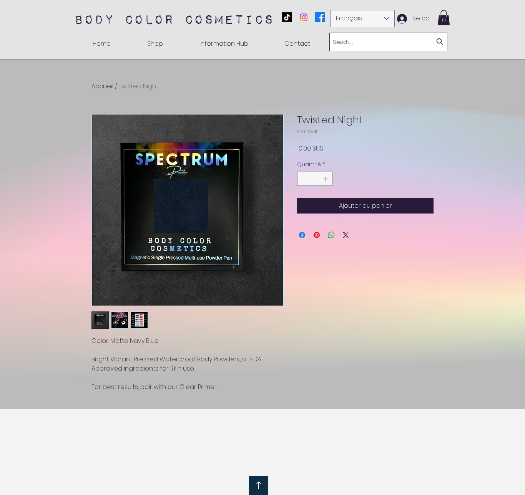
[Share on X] (346, 235)
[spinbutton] (315, 178)
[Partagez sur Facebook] (302, 235)
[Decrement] (303, 178)
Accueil (102, 86)
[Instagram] (304, 17)
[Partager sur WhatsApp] (331, 235)
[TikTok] (287, 17)
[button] (443, 17)
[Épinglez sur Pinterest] (316, 235)
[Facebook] (320, 17)
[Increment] (326, 178)
